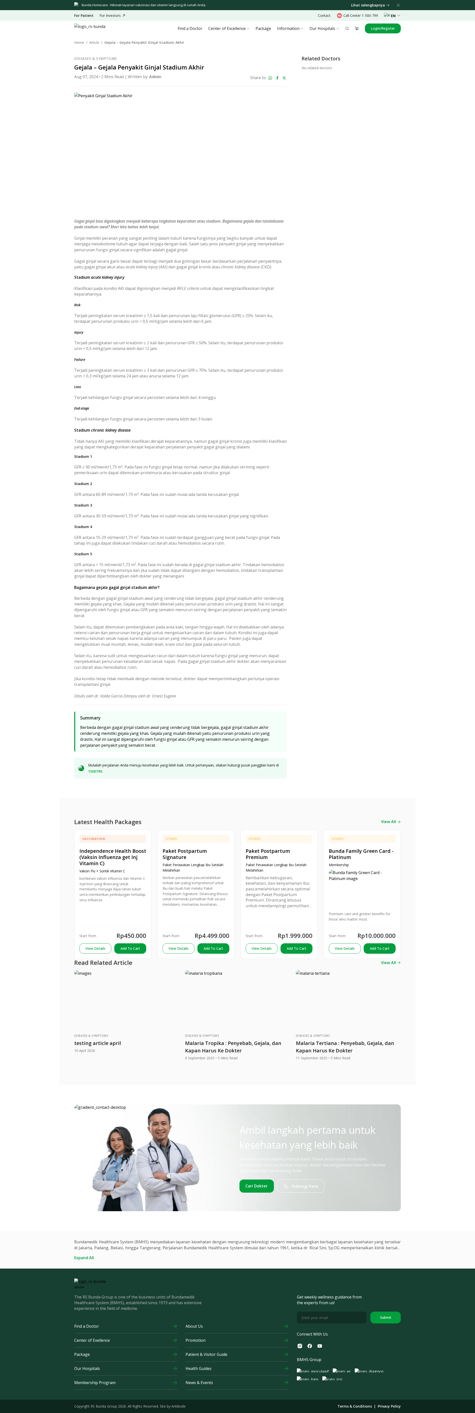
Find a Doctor (190, 28)
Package (263, 28)
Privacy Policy (389, 1406)
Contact (324, 15)
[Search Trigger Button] (347, 28)
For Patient (84, 15)
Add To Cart (130, 948)
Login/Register (383, 28)
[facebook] (277, 77)
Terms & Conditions (354, 1406)
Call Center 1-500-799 (360, 15)
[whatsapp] (270, 77)
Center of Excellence (227, 28)
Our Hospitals (322, 28)
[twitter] (284, 77)
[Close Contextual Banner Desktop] (398, 5)
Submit (385, 1317)
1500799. (95, 771)
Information (288, 28)
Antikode (178, 1406)
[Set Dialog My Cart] (357, 28)
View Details (95, 948)
